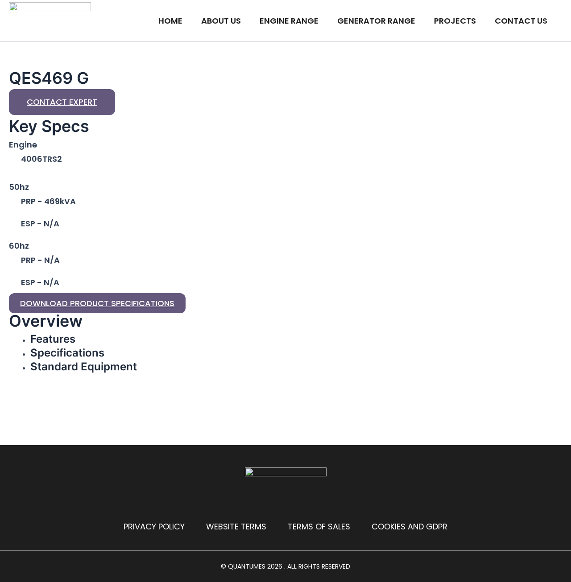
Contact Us (521, 20)
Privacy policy (154, 526)
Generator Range (376, 20)
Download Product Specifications (97, 303)
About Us (221, 20)
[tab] (108, 339)
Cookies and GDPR (409, 526)
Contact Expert (62, 101)
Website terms (236, 526)
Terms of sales (319, 526)
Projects (455, 20)
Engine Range (289, 20)
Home (170, 20)
